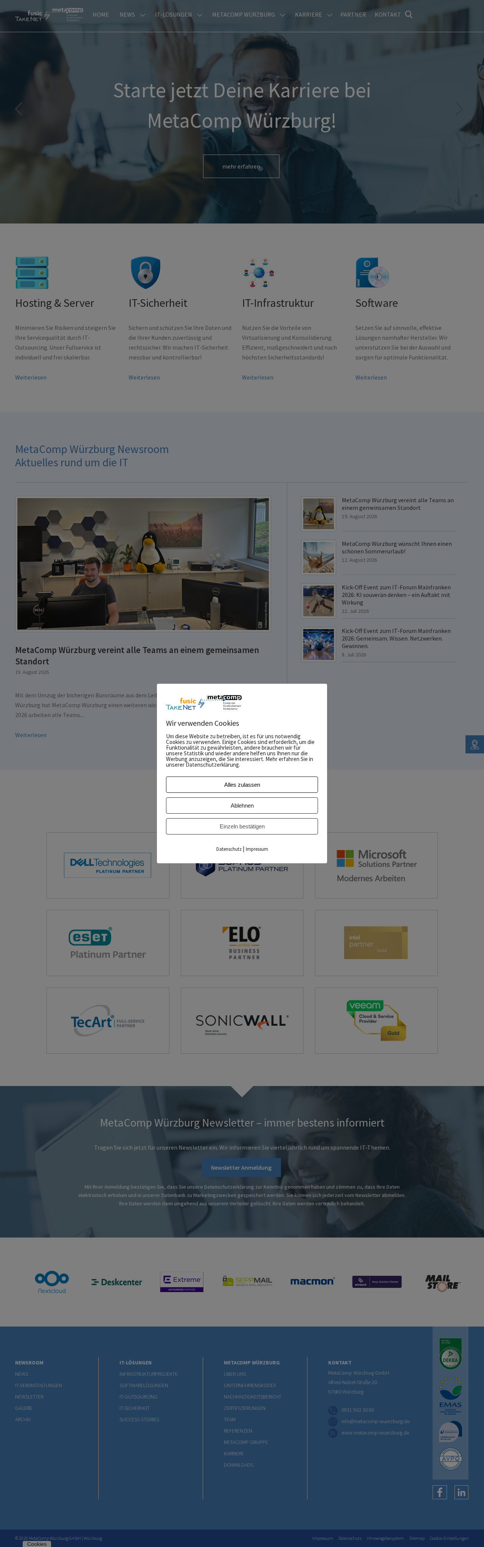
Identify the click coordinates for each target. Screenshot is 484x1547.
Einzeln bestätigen (242, 826)
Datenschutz (229, 849)
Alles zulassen (242, 784)
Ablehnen (242, 805)
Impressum (257, 849)
